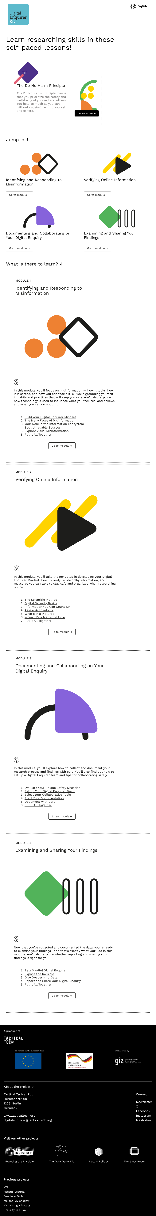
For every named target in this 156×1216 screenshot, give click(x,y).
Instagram (143, 1115)
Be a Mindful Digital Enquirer (46, 970)
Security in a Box (15, 1209)
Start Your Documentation (44, 798)
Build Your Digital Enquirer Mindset (50, 417)
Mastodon (143, 1120)
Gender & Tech (13, 1196)
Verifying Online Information (46, 479)
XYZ (6, 1187)
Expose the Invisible (39, 974)
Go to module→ (19, 194)
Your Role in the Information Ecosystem (54, 424)
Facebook (143, 1111)
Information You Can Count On (47, 606)
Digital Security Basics (41, 603)
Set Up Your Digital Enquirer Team (50, 791)
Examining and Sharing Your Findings (56, 850)
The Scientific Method (41, 599)
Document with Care (40, 801)
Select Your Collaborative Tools (48, 794)
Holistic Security (14, 1191)
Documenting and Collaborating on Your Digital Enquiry (59, 668)
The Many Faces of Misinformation (50, 420)
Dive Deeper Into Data (41, 977)
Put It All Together (38, 434)
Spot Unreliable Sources (42, 427)
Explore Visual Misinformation (47, 431)
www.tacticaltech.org (19, 1115)
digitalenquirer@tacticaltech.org (28, 1120)
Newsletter (144, 1102)
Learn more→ (87, 113)
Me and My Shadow (16, 1200)
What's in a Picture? (39, 614)
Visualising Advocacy (17, 1205)
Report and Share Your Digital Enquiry (53, 981)
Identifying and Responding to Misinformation (48, 290)
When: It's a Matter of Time (45, 617)
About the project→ (19, 1086)
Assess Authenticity (39, 610)
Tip (24, 73)
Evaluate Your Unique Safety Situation (52, 788)
